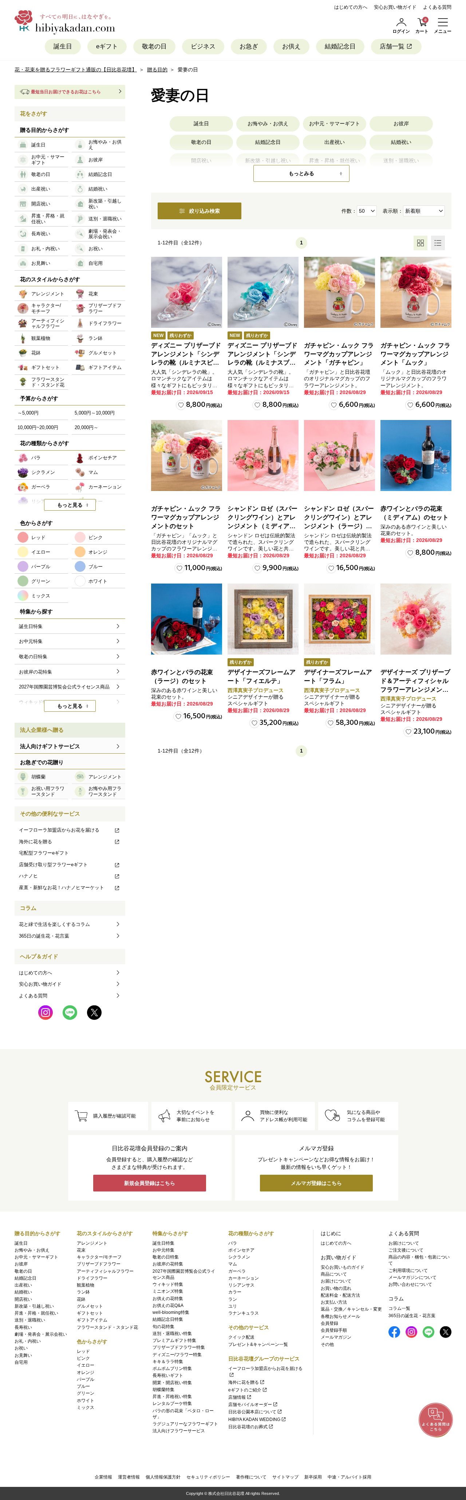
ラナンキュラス (243, 1313)
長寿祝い (23, 1327)
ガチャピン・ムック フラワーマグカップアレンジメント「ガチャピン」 (339, 354)
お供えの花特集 (168, 1298)
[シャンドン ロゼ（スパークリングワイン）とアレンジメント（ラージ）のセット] (339, 455)
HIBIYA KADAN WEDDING (254, 1419)
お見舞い (23, 1355)
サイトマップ (285, 1477)
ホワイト (85, 1400)
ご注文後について (405, 1250)
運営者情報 (129, 1477)
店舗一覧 (392, 46)
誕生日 (63, 46)
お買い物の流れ (336, 1288)
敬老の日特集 (166, 1257)
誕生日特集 (163, 1243)
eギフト (107, 46)
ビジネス (203, 46)
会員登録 (329, 1323)
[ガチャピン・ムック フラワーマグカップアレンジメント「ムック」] (415, 292)
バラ (232, 1243)
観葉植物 (85, 1285)
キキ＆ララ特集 (168, 1361)
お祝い (21, 1348)
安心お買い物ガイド (395, 7)
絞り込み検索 (204, 211)
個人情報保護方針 (163, 1477)
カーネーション (243, 1278)
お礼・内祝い (28, 1341)
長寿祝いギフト (168, 1375)
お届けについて (336, 1281)
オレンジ (85, 1372)
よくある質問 (437, 7)
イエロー (85, 1365)
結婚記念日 (340, 46)
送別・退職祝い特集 (172, 1333)
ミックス (85, 1407)
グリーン (85, 1393)
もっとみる (301, 173)
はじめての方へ (350, 7)
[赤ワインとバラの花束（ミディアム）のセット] (415, 455)
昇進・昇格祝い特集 (172, 1396)
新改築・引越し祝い (34, 1306)
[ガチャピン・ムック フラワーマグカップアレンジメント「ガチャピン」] (339, 292)
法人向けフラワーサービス (179, 1431)
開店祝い (23, 1299)
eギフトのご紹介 (244, 1390)
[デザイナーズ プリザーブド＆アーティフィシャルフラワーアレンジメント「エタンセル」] (415, 619)
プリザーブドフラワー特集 (179, 1347)
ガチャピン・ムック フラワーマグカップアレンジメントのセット (186, 517)
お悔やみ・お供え (268, 123)
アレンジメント (92, 1243)
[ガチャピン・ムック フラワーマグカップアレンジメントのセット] (186, 455)
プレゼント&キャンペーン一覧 (258, 1344)
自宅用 (21, 1362)
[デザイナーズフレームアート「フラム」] (339, 619)
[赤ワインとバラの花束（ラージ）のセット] (186, 619)
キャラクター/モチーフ (99, 1257)
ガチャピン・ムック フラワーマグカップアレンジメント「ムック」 (415, 354)
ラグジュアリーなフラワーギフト (185, 1424)
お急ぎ (249, 46)
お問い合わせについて (410, 1284)
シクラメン (239, 1257)
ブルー (83, 1386)
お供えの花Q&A (168, 1305)
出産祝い (334, 142)
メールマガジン (336, 1337)
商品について (334, 1274)
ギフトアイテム (92, 1320)
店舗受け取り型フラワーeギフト (53, 864)
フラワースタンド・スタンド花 (107, 1327)
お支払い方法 (334, 1302)
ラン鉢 (83, 1292)
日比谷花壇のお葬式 (248, 1427)
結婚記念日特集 (168, 1319)
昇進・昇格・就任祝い (36, 1313)
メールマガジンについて (412, 1277)
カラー (234, 1292)
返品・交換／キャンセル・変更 (351, 1309)
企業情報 (103, 1477)
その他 (327, 1344)
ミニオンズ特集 (168, 1291)
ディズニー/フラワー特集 (177, 1354)
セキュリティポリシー (208, 1477)
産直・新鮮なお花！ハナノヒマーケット (61, 887)
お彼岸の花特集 (168, 1264)
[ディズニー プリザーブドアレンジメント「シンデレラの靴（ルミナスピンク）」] (186, 292)
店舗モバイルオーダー (250, 1404)
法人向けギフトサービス (50, 746)
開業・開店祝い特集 (172, 1383)
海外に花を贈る (35, 841)
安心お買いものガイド (342, 1267)
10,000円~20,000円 (37, 427)
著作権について (251, 1477)
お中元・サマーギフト (334, 123)
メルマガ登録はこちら (316, 1183)
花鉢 (81, 1299)
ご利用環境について (408, 1270)
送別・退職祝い (30, 1320)
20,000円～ (86, 427)
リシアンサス (241, 1285)
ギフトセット (90, 1313)
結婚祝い (401, 142)
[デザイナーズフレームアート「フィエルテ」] (263, 619)
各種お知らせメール (340, 1316)
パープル (85, 1379)
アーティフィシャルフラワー (105, 1271)
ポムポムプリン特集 (172, 1368)
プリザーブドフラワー (99, 1264)
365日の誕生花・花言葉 (44, 936)
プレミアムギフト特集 (174, 1340)
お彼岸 (401, 123)
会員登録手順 (334, 1330)
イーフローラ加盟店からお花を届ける (59, 830)
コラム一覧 (399, 1308)
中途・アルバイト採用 (349, 1477)
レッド (83, 1351)
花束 (81, 1250)
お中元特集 (163, 1250)
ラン (232, 1299)
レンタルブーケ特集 (172, 1403)
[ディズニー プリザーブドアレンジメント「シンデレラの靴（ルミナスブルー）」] (263, 292)
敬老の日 (154, 46)
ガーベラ (237, 1271)
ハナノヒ (28, 876)
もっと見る (70, 505)
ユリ (232, 1306)
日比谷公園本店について (252, 1412)
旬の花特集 (163, 1326)
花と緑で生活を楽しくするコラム (54, 924)
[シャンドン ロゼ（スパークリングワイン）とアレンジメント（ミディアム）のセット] (263, 455)
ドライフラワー (92, 1278)
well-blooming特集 (171, 1312)
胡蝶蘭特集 (163, 1389)
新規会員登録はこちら (149, 1183)
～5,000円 (28, 413)
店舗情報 (237, 1397)
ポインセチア (241, 1250)
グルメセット (90, 1306)
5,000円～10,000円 (95, 413)
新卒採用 (313, 1477)
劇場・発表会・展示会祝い (41, 1334)
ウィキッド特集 (168, 1284)
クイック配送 (241, 1337)
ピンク (83, 1358)
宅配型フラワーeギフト (44, 853)
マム (232, 1264)
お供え (291, 46)
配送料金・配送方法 (340, 1295)
